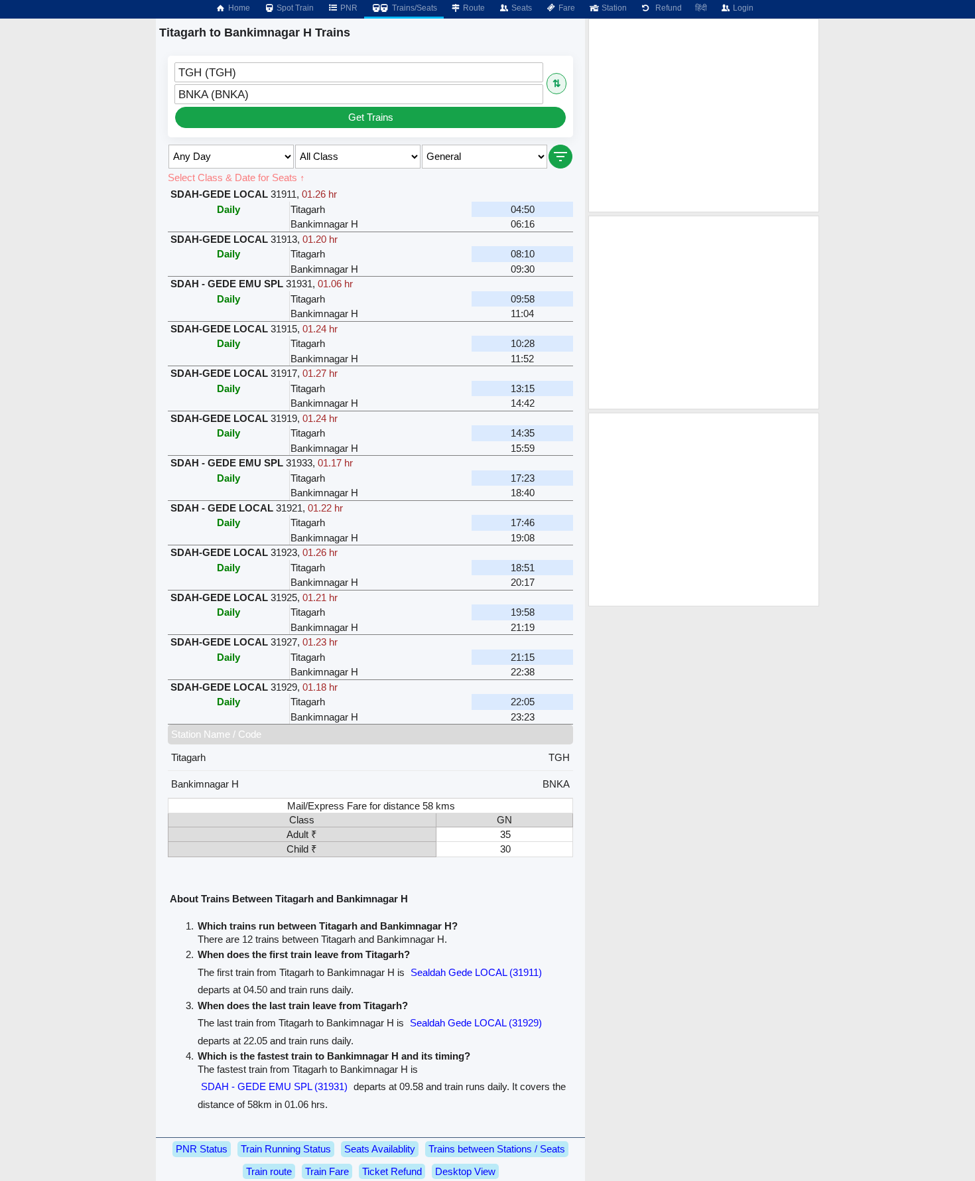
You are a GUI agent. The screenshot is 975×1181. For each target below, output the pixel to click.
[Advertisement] (703, 115)
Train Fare (327, 1171)
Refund (666, 8)
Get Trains (370, 117)
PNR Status (202, 1148)
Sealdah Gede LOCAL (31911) (476, 972)
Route (473, 8)
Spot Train (294, 8)
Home (238, 8)
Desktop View (465, 1171)
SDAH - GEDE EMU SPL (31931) (274, 1086)
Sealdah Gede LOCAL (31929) (476, 1022)
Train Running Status (286, 1148)
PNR (348, 8)
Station (613, 8)
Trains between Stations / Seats (496, 1148)
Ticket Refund (392, 1171)
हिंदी (701, 8)
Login (742, 8)
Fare (565, 8)
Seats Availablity (379, 1148)
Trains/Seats (413, 8)
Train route (269, 1171)
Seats (520, 8)
